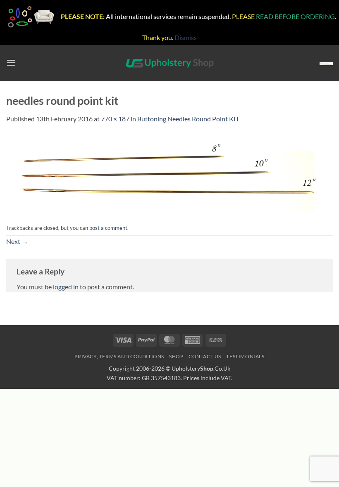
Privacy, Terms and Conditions (119, 356)
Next (17, 241)
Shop (176, 356)
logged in (66, 287)
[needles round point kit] (165, 171)
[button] (11, 63)
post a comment (108, 228)
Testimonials (245, 356)
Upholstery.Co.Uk (201, 368)
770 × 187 (115, 119)
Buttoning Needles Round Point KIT (188, 119)
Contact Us (205, 356)
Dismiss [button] (185, 37)
